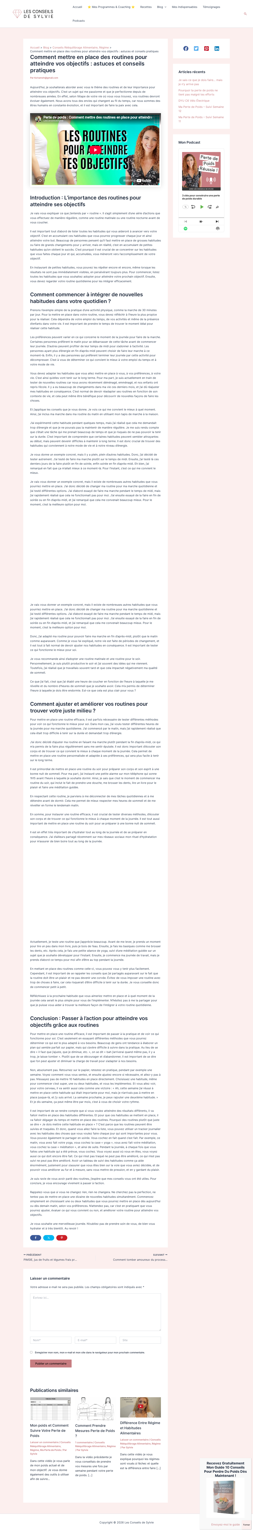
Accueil (77, 7)
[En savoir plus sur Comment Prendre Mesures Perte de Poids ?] (95, 1408)
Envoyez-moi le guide (225, 1524)
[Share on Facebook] (35, 1238)
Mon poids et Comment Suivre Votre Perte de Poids (49, 1430)
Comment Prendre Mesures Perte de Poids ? (95, 1431)
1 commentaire (84, 1442)
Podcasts (79, 20)
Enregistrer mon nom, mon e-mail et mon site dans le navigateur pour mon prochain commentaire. (90, 1352)
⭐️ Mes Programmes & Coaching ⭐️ (111, 7)
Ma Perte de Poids (50, 1449)
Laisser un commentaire (44, 1442)
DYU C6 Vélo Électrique (193, 100)
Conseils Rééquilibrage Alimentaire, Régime (50, 1446)
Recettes (146, 7)
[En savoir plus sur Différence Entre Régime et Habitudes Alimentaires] (140, 1407)
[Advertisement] (95, 552)
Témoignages (211, 7)
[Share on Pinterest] (61, 1238)
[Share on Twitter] (48, 1238)
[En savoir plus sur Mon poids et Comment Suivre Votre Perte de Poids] (50, 1408)
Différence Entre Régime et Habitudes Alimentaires (140, 1428)
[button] (164, 7)
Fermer (246, 1524)
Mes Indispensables (184, 7)
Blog (160, 7)
